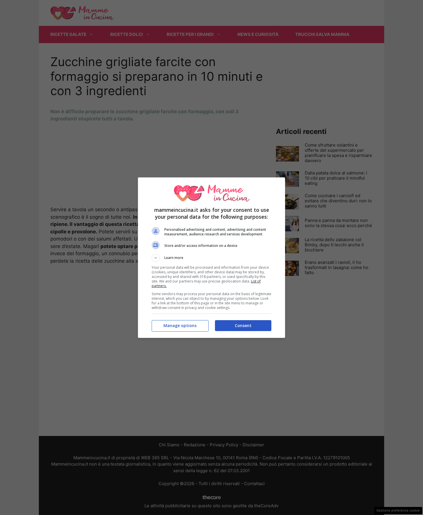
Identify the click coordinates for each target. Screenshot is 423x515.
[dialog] (211, 257)
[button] (211, 258)
